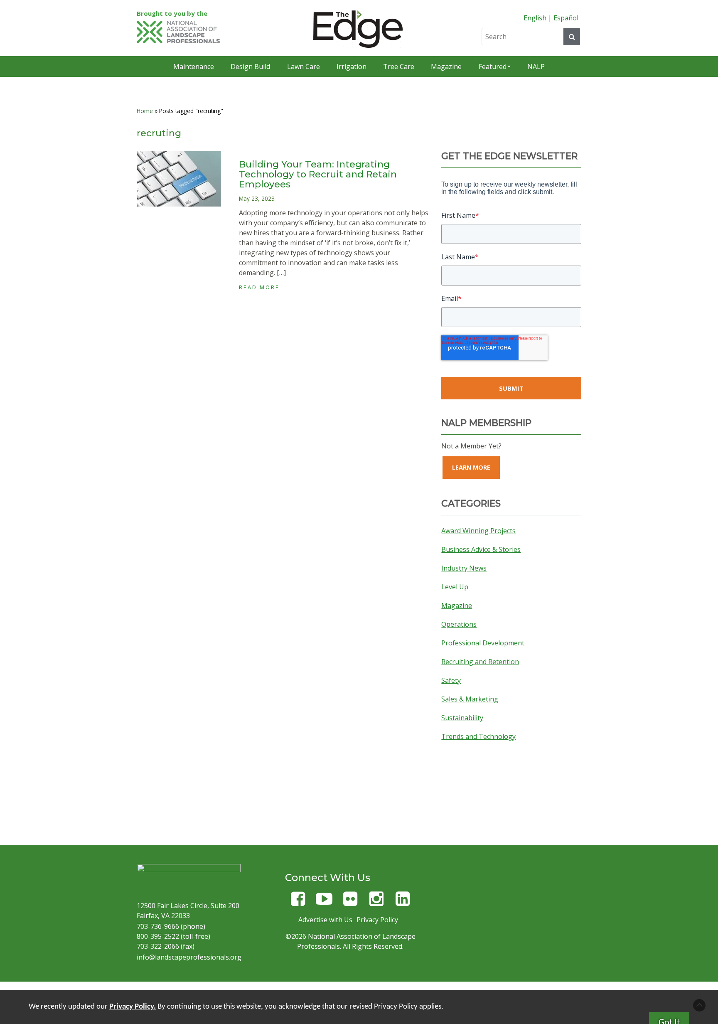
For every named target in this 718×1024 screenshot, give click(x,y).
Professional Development (482, 642)
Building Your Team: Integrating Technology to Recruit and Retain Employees (318, 174)
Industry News (464, 568)
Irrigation (351, 66)
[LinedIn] (403, 902)
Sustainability (462, 717)
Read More (259, 287)
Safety (451, 680)
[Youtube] (324, 902)
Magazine (446, 66)
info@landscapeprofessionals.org (189, 957)
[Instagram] (376, 902)
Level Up (454, 586)
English (535, 17)
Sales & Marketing (469, 699)
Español (565, 17)
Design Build (250, 66)
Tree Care (398, 66)
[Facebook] (298, 902)
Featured (493, 66)
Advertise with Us (325, 919)
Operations (459, 624)
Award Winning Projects (478, 530)
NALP (536, 66)
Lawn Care (303, 66)
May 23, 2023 (257, 198)
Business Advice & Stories (481, 549)
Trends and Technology (478, 736)
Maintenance (193, 66)
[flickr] (350, 902)
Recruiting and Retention (480, 661)
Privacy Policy (377, 919)
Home (145, 111)
